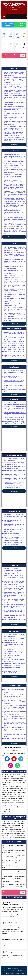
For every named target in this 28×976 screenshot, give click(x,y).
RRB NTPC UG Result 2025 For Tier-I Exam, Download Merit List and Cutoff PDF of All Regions (14, 314)
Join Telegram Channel (9, 24)
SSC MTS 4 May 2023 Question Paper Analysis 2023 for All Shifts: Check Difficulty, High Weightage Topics (14, 539)
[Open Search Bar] (26, 16)
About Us (10, 968)
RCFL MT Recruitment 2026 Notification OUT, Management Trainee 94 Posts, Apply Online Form (15, 123)
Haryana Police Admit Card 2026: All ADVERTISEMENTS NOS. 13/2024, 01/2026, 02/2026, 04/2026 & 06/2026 (14, 254)
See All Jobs (14, 144)
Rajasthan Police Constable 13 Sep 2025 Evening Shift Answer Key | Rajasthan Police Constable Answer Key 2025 (15, 707)
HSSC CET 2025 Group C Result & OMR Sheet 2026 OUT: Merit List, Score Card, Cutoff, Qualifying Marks (15, 248)
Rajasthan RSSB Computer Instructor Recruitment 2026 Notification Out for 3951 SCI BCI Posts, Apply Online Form (14, 199)
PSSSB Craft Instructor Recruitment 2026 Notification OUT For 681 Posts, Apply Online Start (14, 102)
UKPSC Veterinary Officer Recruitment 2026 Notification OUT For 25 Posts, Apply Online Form (14, 74)
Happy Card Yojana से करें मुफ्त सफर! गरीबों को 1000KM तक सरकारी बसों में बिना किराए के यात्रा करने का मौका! (15, 408)
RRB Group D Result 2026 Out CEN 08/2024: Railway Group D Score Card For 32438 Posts (14, 272)
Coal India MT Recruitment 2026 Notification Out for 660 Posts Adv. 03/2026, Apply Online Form (13, 165)
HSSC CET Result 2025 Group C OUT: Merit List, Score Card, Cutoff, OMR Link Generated (15, 309)
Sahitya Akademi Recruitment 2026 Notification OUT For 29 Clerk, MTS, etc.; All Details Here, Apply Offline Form (15, 86)
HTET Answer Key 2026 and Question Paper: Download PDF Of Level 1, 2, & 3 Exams (14, 601)
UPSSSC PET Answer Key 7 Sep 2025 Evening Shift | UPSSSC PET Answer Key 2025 (15, 718)
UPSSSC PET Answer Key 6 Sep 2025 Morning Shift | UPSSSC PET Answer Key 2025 (15, 516)
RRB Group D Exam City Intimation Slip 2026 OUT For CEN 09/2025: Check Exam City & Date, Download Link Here (15, 224)
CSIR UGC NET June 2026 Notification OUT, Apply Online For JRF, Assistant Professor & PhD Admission (14, 577)
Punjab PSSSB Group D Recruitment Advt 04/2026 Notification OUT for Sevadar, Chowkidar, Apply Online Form (15, 92)
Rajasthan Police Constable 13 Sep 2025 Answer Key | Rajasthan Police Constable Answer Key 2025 (15, 713)
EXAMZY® (14, 4)
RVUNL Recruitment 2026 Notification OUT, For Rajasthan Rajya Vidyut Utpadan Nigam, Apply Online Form (15, 108)
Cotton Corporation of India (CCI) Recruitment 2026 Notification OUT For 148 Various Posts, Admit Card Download (15, 156)
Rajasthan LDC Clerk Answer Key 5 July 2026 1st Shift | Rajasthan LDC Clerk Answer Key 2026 (14, 606)
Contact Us (17, 968)
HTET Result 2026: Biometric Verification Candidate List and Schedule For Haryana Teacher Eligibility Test (15, 277)
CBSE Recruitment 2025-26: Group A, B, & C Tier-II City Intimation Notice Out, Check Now (15, 300)
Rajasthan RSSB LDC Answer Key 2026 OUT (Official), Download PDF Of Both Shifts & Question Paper (14, 583)
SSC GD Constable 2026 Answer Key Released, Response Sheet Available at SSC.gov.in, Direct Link (14, 615)
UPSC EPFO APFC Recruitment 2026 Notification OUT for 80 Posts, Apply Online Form (14, 139)
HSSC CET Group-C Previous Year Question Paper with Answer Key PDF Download (14, 702)
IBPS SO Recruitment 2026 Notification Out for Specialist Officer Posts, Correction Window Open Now (14, 176)
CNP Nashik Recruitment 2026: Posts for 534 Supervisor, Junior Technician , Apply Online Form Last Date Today (15, 205)
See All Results (14, 324)
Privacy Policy (8, 970)
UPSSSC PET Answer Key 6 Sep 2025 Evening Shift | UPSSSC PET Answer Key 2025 (15, 729)
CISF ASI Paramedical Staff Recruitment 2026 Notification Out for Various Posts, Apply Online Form (15, 171)
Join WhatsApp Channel (21, 24)
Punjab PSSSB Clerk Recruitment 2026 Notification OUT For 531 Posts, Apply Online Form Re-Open (14, 97)
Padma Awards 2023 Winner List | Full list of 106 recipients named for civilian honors (15, 385)
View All (22, 55)
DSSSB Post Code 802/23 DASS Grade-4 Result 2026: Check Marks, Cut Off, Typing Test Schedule (15, 266)
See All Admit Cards (14, 237)
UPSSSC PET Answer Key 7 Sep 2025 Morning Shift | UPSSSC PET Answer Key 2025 (15, 723)
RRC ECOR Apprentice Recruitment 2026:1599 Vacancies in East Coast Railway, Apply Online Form (13, 133)
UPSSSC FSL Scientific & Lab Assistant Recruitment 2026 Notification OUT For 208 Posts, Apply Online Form (14, 128)
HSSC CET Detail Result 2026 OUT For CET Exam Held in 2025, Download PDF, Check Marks (14, 294)
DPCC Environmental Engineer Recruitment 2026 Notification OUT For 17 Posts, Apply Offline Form (14, 117)
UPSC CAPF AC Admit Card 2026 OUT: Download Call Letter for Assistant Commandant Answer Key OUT (14, 588)
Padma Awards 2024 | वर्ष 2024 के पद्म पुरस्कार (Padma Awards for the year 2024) (13, 372)
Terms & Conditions (18, 970)
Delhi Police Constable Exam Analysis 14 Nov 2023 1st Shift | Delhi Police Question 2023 (15, 529)
